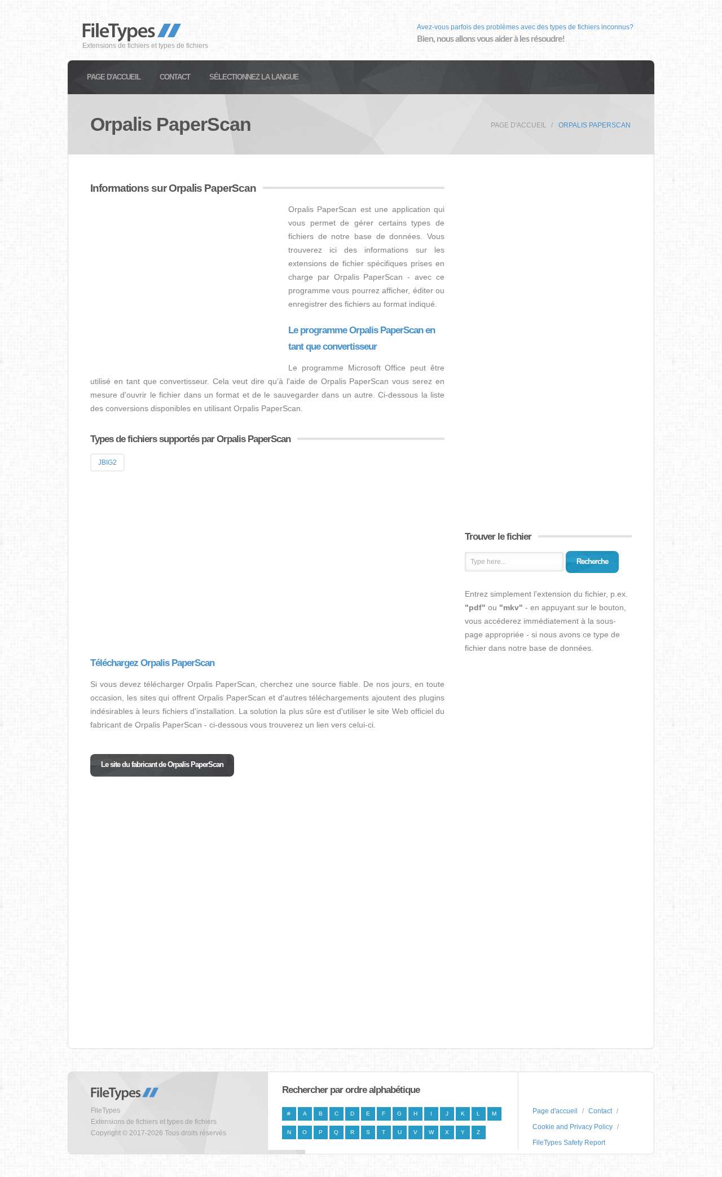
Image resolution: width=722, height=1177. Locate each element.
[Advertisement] (185, 281)
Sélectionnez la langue (253, 77)
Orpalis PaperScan (594, 125)
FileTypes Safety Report (568, 1143)
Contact (175, 77)
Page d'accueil (113, 77)
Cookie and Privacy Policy (572, 1127)
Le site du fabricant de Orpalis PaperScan (162, 764)
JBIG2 (107, 462)
